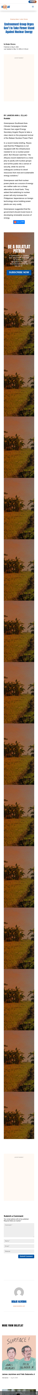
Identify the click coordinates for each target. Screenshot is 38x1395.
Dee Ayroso (5, 1377)
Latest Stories (24, 19)
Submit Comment (26, 1256)
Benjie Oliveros (10, 44)
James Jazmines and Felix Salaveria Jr (19, 1358)
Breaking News (14, 19)
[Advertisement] (19, 79)
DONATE (32, 1)
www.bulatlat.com (19, 1306)
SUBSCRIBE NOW (19, 272)
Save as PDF (20, 222)
